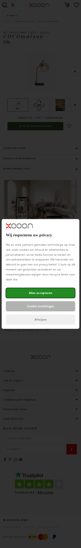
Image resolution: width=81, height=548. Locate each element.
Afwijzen (40, 320)
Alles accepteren (40, 293)
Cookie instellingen (40, 306)
